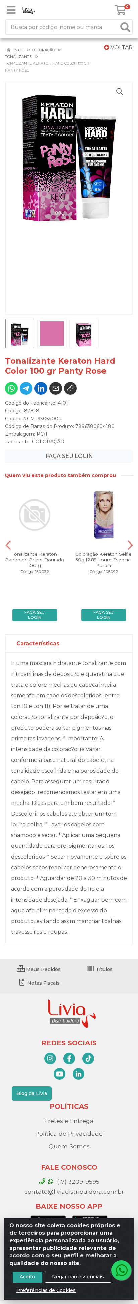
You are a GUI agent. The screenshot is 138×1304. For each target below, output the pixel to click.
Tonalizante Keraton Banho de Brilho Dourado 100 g (34, 559)
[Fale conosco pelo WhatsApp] (121, 1270)
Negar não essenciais (78, 1277)
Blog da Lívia (31, 1093)
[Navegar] (8, 545)
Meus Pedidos (43, 969)
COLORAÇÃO (48, 442)
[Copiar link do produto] (70, 388)
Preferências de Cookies (46, 1290)
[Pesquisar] (125, 27)
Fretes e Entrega (69, 1120)
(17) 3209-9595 (77, 1181)
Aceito (27, 1277)
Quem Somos (69, 1146)
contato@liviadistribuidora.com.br (73, 1191)
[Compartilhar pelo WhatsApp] (11, 388)
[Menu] (11, 10)
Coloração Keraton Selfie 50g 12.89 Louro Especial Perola (103, 559)
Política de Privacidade (69, 1133)
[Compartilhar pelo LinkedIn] (40, 388)
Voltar (121, 47)
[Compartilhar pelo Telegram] (26, 388)
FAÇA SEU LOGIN (69, 456)
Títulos (103, 969)
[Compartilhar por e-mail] (55, 388)
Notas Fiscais (43, 983)
